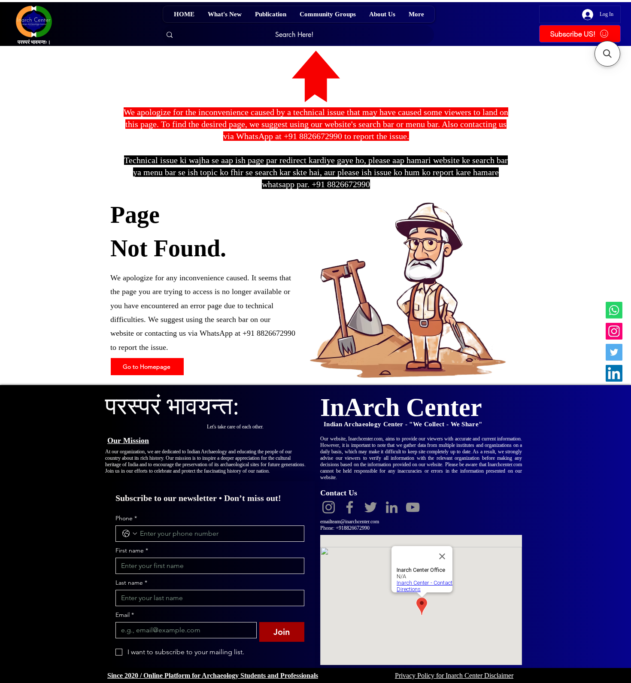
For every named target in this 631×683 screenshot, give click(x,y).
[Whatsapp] (614, 310)
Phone (126, 518)
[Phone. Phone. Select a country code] (129, 533)
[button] (607, 54)
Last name (131, 582)
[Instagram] (614, 331)
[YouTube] (412, 507)
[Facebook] (349, 507)
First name (131, 550)
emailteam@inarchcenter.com (349, 522)
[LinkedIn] (614, 373)
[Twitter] (614, 352)
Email (124, 615)
